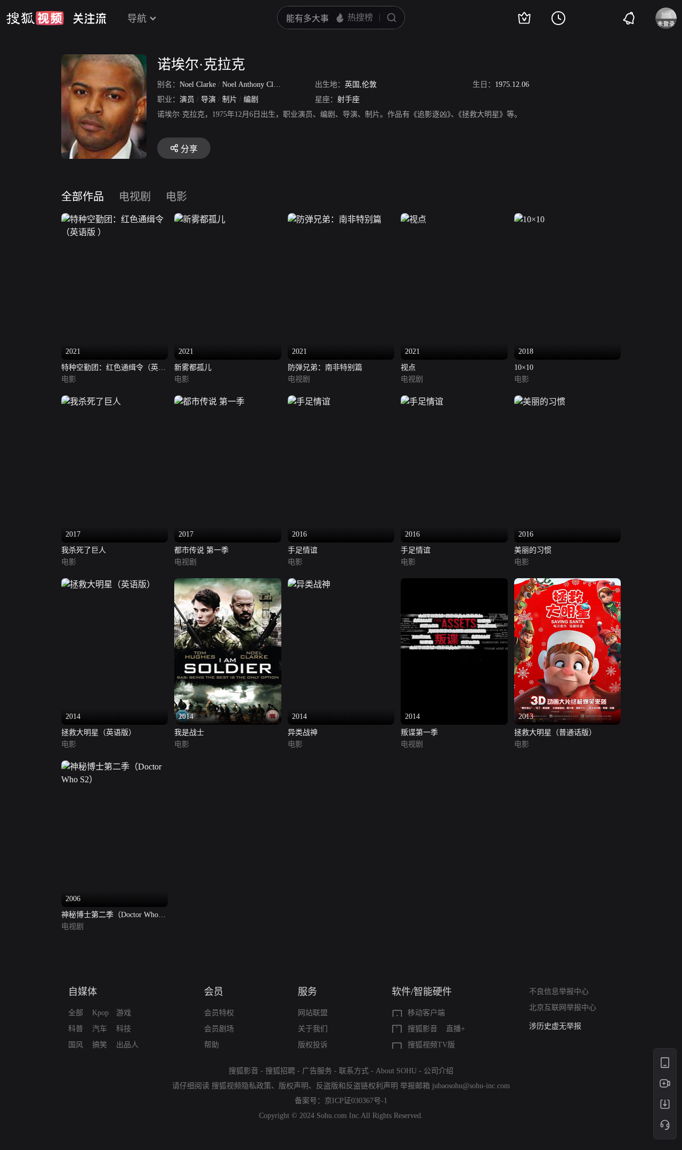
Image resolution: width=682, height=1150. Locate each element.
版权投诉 (313, 1045)
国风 (75, 1045)
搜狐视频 (35, 18)
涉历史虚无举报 (555, 1026)
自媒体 (82, 991)
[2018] (529, 219)
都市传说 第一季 (201, 550)
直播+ (455, 1029)
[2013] (567, 584)
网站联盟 (313, 1013)
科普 (75, 1029)
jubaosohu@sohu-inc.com (471, 1086)
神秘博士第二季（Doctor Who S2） (109, 916)
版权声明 (293, 1086)
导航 (137, 18)
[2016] (309, 401)
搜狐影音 (422, 1029)
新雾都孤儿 (193, 367)
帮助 (211, 1045)
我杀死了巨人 (83, 550)
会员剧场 (219, 1029)
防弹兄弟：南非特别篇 (325, 367)
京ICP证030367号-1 (355, 1101)
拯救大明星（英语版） (98, 732)
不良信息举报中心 (559, 991)
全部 (75, 1013)
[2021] (114, 219)
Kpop (100, 1013)
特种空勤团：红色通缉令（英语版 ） (113, 368)
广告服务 (317, 1071)
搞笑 (99, 1045)
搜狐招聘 (280, 1071)
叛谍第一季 (419, 732)
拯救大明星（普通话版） (555, 732)
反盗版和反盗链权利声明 (357, 1086)
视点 (408, 367)
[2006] (114, 766)
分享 (189, 148)
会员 (213, 991)
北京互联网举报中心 (562, 1007)
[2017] (91, 401)
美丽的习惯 (532, 550)
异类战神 (303, 732)
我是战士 (189, 732)
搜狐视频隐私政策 (241, 1086)
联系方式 (354, 1071)
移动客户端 (426, 1013)
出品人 (127, 1045)
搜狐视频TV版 (431, 1045)
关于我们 (313, 1029)
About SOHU (396, 1071)
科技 (123, 1029)
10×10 (523, 367)
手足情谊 (303, 550)
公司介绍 (438, 1071)
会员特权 (219, 1013)
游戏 (123, 1013)
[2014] (108, 584)
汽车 (99, 1029)
